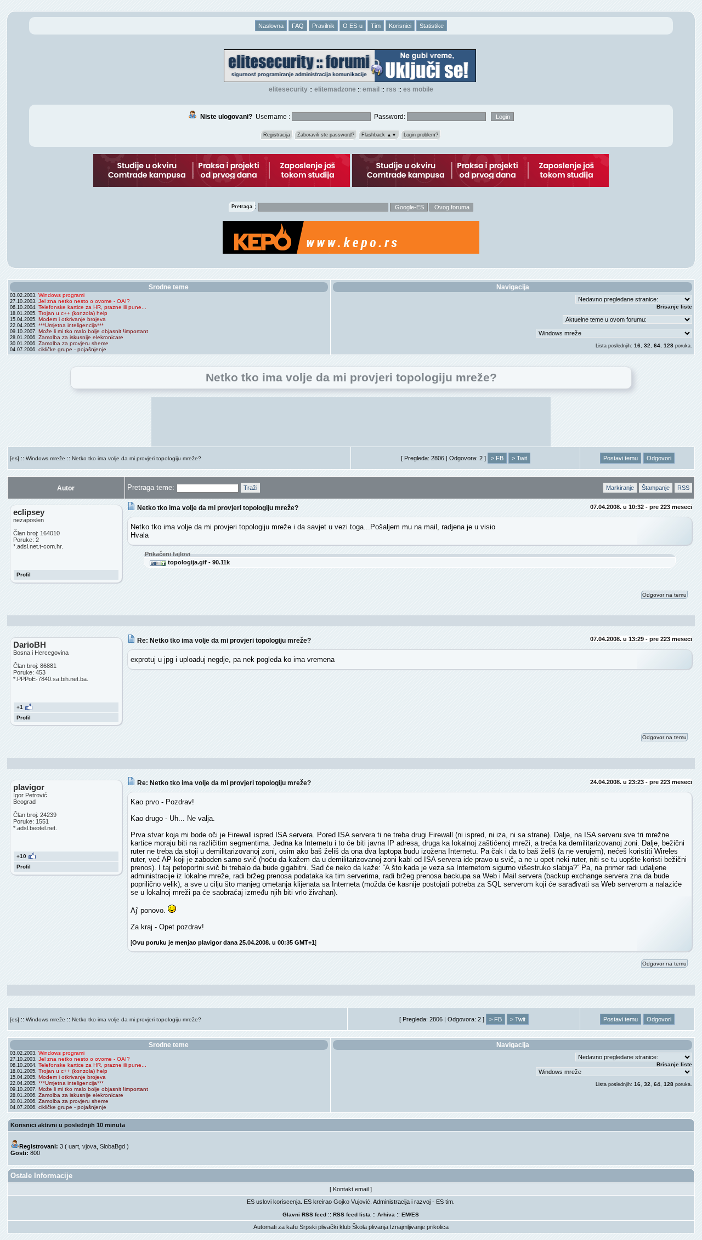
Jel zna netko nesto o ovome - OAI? (84, 301)
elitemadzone (335, 89)
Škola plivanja (370, 1227)
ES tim (444, 1201)
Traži (250, 487)
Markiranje (620, 487)
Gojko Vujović (351, 1201)
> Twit (519, 458)
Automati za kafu (275, 1227)
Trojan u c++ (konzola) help (72, 313)
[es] (14, 458)
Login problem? (421, 135)
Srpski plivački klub (324, 1227)
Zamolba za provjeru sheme (73, 343)
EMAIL (371, 89)
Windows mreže (45, 458)
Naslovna (271, 25)
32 (647, 345)
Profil (23, 575)
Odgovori (659, 458)
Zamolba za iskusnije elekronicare (80, 337)
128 (668, 345)
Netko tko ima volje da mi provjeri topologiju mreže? (136, 458)
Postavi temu (620, 458)
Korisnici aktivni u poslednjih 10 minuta (67, 1125)
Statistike (432, 25)
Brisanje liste (674, 307)
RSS (391, 89)
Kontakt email (351, 1189)
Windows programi (61, 295)
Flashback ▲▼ (379, 135)
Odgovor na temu (664, 595)
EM (405, 1215)
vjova (89, 1146)
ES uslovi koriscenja (274, 1201)
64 (657, 345)
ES (415, 1215)
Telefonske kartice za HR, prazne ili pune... (92, 307)
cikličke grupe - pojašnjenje (72, 349)
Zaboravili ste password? (325, 135)
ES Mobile (418, 89)
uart (74, 1146)
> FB (497, 458)
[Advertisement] (351, 422)
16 (637, 345)
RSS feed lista (352, 1215)
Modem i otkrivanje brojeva (72, 319)
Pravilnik (323, 25)
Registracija (276, 135)
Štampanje (656, 487)
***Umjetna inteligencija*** (71, 325)
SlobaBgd (112, 1146)
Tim (376, 25)
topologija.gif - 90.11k (198, 562)
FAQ (298, 25)
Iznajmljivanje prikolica (419, 1227)
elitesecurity (288, 89)
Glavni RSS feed (304, 1215)
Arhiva (386, 1215)
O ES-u (353, 25)
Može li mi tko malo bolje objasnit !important (93, 331)
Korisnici (400, 25)
